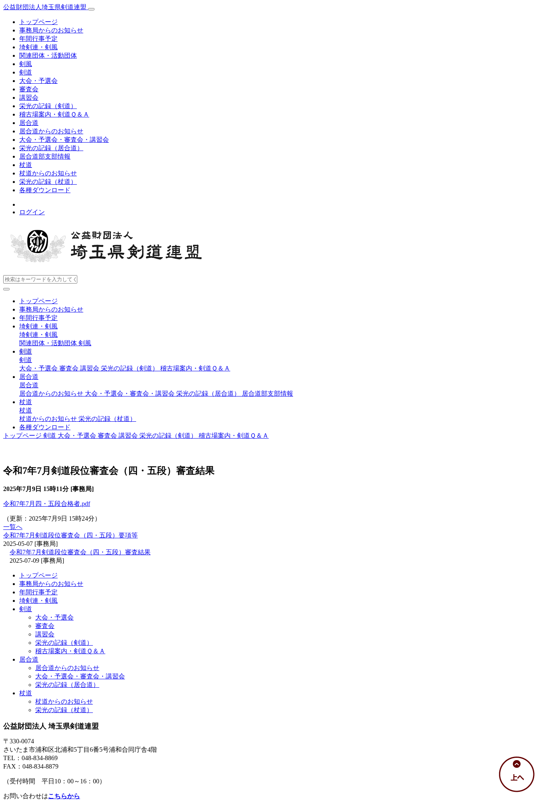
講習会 (28, 97)
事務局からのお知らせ (51, 30)
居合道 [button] (28, 376)
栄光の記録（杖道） (48, 181)
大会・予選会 (38, 80)
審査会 (28, 89)
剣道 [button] (25, 351)
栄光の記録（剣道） (48, 106)
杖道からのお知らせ (48, 173)
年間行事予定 (38, 38)
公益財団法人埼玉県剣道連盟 (45, 7)
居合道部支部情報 (44, 156)
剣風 (25, 63)
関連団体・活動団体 (48, 55)
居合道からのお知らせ (51, 131)
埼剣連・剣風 (38, 47)
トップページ (38, 21)
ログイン (32, 212)
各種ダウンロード (44, 190)
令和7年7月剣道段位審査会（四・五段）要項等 (70, 535)
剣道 (25, 72)
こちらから (64, 796)
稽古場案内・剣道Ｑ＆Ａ (54, 114)
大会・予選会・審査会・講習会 (64, 139)
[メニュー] (91, 9)
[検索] (6, 289)
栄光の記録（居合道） (51, 148)
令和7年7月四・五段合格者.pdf (46, 503)
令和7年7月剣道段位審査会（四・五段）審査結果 (80, 552)
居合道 (28, 122)
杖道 (25, 164)
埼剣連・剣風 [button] (38, 326)
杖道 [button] (25, 401)
